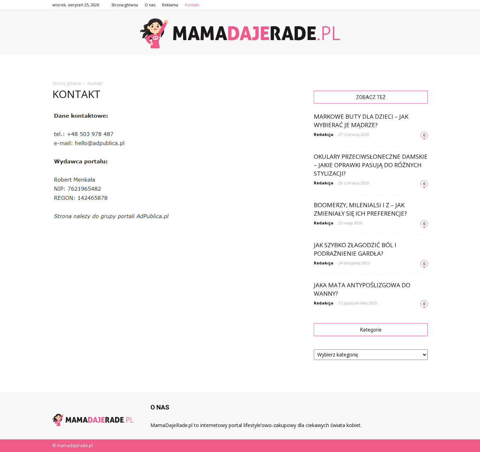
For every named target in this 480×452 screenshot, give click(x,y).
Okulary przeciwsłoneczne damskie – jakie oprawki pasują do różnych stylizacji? (371, 164)
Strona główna (124, 4)
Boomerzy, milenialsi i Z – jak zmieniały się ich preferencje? (360, 209)
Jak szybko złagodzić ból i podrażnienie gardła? (355, 249)
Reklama (170, 4)
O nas (150, 4)
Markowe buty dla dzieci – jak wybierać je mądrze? (361, 120)
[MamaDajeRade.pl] (240, 33)
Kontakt (192, 4)
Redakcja (323, 134)
